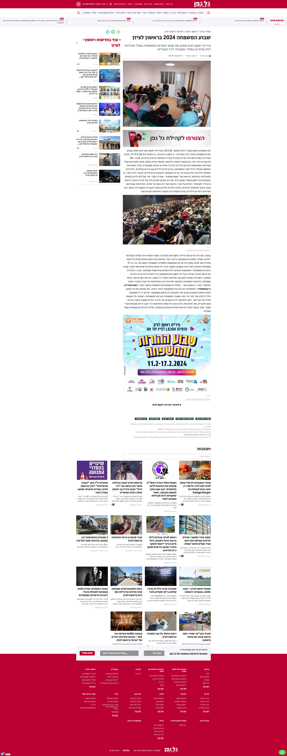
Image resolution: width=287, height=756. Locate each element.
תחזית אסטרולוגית (105, 12)
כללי (144, 12)
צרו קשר (168, 4)
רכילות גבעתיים (112, 680)
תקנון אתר (138, 4)
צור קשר (205, 683)
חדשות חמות (90, 698)
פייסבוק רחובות (180, 682)
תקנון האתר (204, 677)
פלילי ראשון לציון (89, 680)
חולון (159, 12)
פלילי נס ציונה (135, 701)
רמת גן (201, 12)
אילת (94, 12)
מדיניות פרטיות (120, 4)
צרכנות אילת (158, 728)
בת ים (173, 12)
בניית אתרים (114, 750)
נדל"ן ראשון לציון (89, 683)
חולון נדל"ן (159, 708)
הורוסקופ (182, 725)
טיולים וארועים (90, 701)
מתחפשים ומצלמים (88, 708)
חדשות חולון (159, 698)
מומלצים (114, 712)
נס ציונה (152, 12)
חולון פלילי (160, 704)
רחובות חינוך (181, 698)
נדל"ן (93, 704)
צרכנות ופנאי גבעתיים (109, 683)
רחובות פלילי (181, 704)
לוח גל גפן (148, 4)
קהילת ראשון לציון (156, 675)
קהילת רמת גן (158, 679)
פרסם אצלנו (159, 4)
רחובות (166, 12)
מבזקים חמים (277, 20)
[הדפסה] (107, 32)
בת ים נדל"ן (204, 704)
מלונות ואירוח (113, 701)
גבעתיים (192, 12)
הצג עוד (206, 686)
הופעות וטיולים (112, 698)
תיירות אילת (159, 734)
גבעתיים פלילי (112, 677)
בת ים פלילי (204, 701)
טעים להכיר (120, 12)
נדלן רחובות (181, 708)
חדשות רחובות (180, 701)
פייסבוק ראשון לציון (178, 675)
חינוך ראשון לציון (89, 673)
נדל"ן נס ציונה (135, 704)
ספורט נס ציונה (135, 708)
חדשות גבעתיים (111, 673)
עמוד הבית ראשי (133, 12)
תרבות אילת (159, 731)
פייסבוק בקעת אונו (179, 679)
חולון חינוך (160, 701)
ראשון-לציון (182, 12)
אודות (130, 4)
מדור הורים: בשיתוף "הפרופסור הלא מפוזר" (110, 706)
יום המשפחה (141, 419)
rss (207, 673)
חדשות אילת (159, 725)
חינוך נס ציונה (135, 698)
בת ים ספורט (204, 708)
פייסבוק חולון (181, 685)
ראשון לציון (154, 419)
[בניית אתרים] (126, 750)
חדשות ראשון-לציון (184, 419)
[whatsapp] (113, 32)
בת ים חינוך (204, 698)
